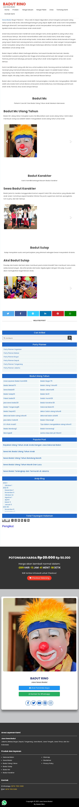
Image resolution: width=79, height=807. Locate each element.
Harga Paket (41, 10)
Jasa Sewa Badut (14, 4)
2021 (6, 506)
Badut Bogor (46, 381)
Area (51, 10)
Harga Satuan (27, 10)
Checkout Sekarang (40, 577)
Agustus (8, 497)
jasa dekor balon (10, 419)
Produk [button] (15, 10)
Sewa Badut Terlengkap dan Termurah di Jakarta (26, 471)
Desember (9, 490)
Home (7, 10)
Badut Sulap (9, 394)
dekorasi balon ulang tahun (14, 415)
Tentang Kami (62, 10)
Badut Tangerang (11, 407)
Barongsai (7, 432)
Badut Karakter (47, 402)
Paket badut (9, 398)
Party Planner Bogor (11, 356)
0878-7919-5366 (17, 786)
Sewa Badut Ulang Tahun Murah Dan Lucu (22, 464)
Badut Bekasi (9, 385)
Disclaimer (47, 760)
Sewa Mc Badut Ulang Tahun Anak (19, 451)
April (7, 499)
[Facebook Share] (21, 313)
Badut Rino (40, 804)
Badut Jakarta (47, 389)
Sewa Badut (6, 20)
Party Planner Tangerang (13, 364)
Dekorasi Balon (47, 407)
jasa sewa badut (10, 402)
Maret (8, 502)
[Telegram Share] (33, 313)
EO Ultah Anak (9, 424)
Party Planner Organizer (13, 349)
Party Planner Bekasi (11, 353)
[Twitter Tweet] (8, 313)
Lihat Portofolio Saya (40, 687)
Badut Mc (44, 394)
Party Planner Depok (11, 360)
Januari (8, 504)
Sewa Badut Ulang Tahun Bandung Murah (22, 457)
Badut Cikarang (47, 419)
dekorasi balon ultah (49, 415)
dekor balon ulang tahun (50, 411)
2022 (5, 487)
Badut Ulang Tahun (48, 385)
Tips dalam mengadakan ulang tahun (55, 424)
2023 (5, 482)
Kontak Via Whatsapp (40, 693)
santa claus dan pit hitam (50, 432)
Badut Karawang (47, 428)
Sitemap (46, 757)
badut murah (46, 398)
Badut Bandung (10, 428)
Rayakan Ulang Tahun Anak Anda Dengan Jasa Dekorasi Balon (32, 444)
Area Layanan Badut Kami (15, 381)
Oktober (8, 485)
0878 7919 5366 (11, 789)
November (9, 492)
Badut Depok (9, 411)
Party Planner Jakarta (12, 367)
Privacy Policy (48, 763)
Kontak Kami (10, 14)
